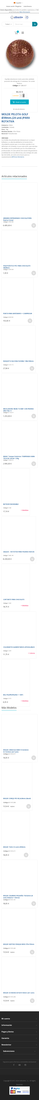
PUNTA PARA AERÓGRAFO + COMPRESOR (17, 313)
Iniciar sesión (10, 6)
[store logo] (19, 17)
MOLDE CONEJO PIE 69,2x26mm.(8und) (17, 798)
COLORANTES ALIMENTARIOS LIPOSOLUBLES (19, 647)
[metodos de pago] (19, 1090)
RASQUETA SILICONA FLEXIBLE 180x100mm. (18, 361)
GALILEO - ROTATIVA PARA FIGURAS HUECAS (18, 552)
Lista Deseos (28, 6)
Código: (5, 222)
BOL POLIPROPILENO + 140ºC (13, 695)
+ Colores (31, 653)
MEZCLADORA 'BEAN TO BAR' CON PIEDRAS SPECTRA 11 (18, 410)
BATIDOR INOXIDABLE (11, 504)
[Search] (35, 24)
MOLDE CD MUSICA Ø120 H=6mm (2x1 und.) (18, 993)
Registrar (18, 6)
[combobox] (24, 24)
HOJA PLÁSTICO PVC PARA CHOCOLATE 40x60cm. (16, 267)
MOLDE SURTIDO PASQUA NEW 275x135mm (18, 944)
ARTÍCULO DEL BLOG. (17, 157)
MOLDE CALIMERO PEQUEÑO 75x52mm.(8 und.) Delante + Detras (18, 896)
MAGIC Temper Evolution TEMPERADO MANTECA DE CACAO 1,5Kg (19, 457)
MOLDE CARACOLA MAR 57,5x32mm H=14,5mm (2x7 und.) (16, 751)
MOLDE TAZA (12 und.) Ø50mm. (14, 847)
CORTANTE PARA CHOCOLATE (13, 599)
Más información (24, 12)
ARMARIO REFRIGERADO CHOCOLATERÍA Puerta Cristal (17, 219)
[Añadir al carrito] (33, 225)
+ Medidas (24, 510)
